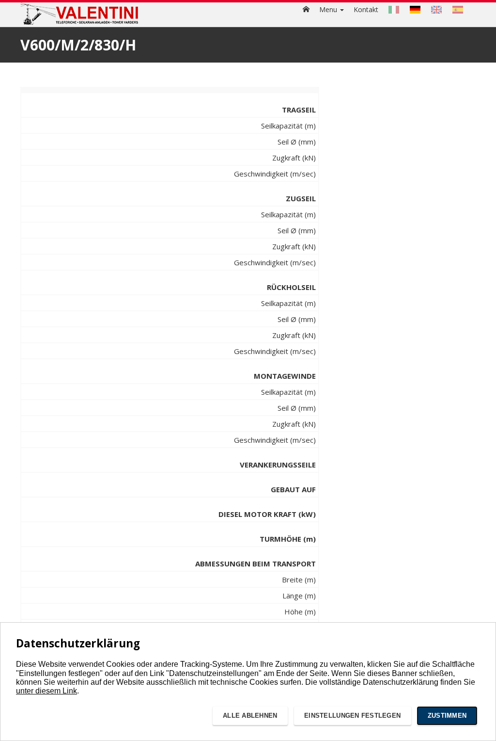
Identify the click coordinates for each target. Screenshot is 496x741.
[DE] (415, 9)
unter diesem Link (46, 691)
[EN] (436, 9)
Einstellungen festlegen (352, 715)
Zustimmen (447, 715)
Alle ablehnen (250, 715)
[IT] (393, 9)
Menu (329, 9)
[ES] (457, 9)
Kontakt (366, 9)
